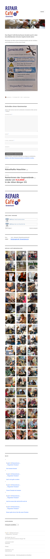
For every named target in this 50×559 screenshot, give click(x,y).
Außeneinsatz (26, 97)
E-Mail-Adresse (9, 140)
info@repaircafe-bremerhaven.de (20, 239)
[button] (8, 228)
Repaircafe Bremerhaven (10, 555)
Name (7, 134)
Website (7, 146)
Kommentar (8, 114)
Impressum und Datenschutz (9, 550)
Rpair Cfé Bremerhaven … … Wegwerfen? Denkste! (12, 533)
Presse (6, 546)
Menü (42, 11)
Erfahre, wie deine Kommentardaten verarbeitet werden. (19, 158)
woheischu (9, 97)
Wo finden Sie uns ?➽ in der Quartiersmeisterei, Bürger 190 (15, 538)
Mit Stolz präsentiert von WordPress (23, 555)
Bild (21, 97)
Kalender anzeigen (33, 228)
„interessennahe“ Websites (9, 542)
